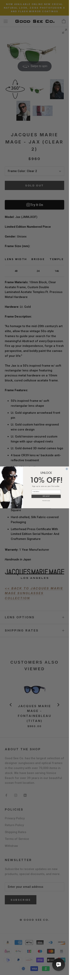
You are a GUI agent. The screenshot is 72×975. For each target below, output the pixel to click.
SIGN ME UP (46, 496)
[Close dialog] (67, 469)
